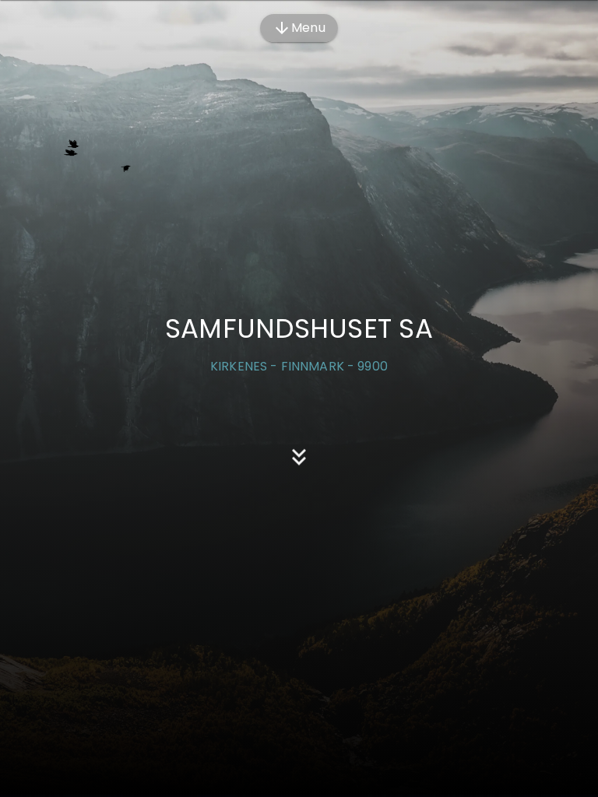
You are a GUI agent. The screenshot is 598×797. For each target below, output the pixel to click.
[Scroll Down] (299, 461)
